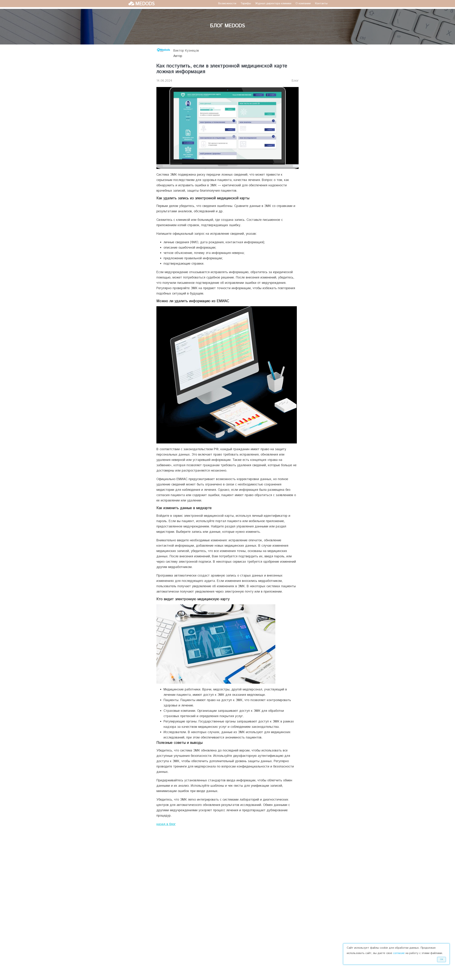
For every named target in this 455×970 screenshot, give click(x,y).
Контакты (321, 3)
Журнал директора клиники (273, 3)
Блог (295, 80)
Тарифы (245, 3)
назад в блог (166, 824)
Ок (441, 959)
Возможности (227, 3)
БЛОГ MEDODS (227, 25)
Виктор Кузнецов (186, 50)
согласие (399, 953)
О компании (303, 3)
